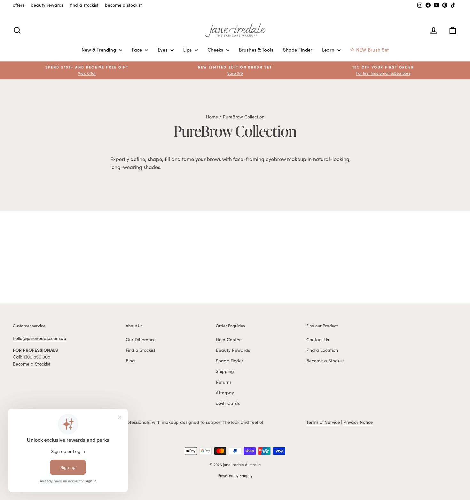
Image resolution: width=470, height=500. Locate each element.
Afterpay (225, 393)
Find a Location (322, 350)
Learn (329, 49)
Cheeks (216, 49)
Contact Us (317, 339)
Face (137, 49)
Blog (130, 361)
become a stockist (123, 5)
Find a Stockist (140, 350)
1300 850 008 (36, 357)
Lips (188, 49)
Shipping (225, 371)
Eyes (163, 49)
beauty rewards (47, 5)
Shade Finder (297, 49)
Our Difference (141, 339)
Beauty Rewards (233, 350)
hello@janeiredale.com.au (39, 338)
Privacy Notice (358, 422)
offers (18, 5)
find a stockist (84, 5)
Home (212, 117)
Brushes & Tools (256, 49)
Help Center (228, 339)
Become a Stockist (32, 364)
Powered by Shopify (235, 475)
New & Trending (99, 49)
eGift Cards (228, 403)
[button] (383, 70)
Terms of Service (323, 422)
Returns (223, 382)
